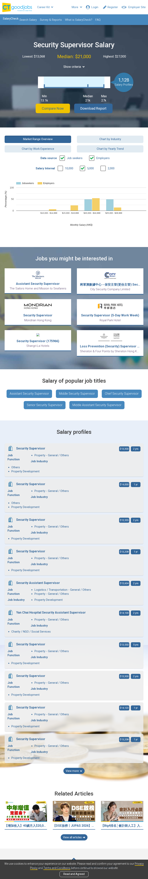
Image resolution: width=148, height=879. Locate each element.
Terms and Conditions (56, 868)
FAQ (98, 20)
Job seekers (74, 158)
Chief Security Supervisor (122, 393)
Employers (103, 158)
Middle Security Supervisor (77, 393)
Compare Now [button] (53, 108)
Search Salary (28, 20)
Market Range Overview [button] (38, 139)
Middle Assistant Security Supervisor (96, 405)
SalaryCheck (10, 18)
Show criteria (72, 67)
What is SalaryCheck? (78, 20)
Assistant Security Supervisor (29, 393)
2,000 (111, 168)
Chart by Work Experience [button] (38, 149)
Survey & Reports (51, 20)
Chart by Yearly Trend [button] (110, 149)
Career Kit (43, 7)
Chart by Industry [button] (110, 139)
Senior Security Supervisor (44, 405)
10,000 (69, 168)
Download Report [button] (93, 108)
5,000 (90, 168)
